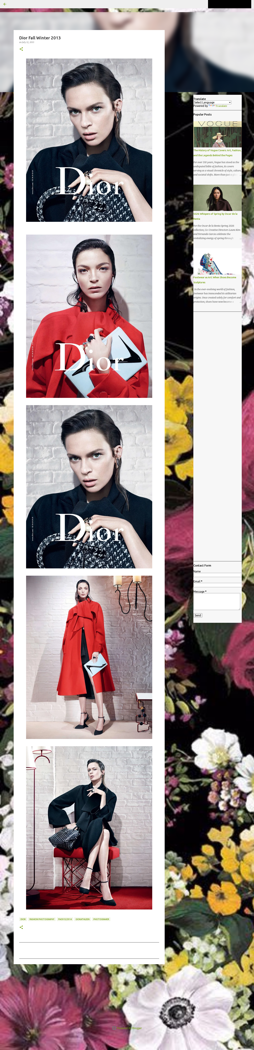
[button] (21, 49)
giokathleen (83, 919)
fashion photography (42, 919)
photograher (101, 919)
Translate (221, 106)
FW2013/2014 (65, 919)
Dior (23, 919)
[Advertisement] (89, 993)
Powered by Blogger (129, 1028)
